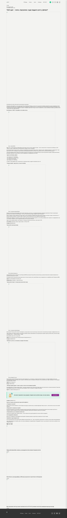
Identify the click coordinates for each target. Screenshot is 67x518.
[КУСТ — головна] (10, 2)
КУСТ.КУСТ (45, 2)
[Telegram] (57, 2)
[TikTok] (59, 2)
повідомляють (25, 153)
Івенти (35, 2)
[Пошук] (50, 2)
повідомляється (44, 277)
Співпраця (39, 2)
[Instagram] (53, 2)
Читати (8, 451)
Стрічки (30, 2)
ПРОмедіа (25, 2)
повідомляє (20, 218)
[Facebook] (55, 2)
